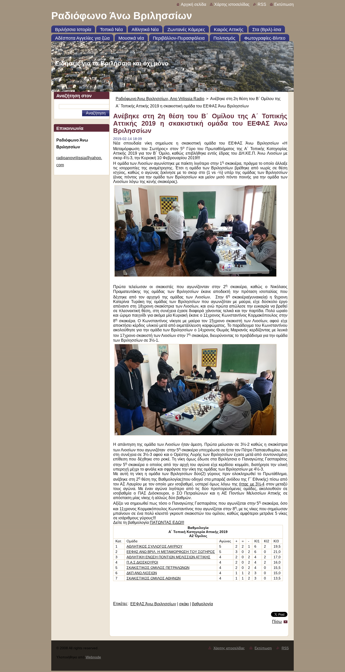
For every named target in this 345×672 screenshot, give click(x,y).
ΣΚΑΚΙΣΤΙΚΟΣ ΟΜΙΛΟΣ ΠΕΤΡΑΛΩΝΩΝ (158, 568)
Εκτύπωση (284, 4)
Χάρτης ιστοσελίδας (232, 4)
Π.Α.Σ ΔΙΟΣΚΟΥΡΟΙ (142, 562)
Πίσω (277, 621)
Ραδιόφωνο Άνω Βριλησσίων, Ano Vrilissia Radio (160, 99)
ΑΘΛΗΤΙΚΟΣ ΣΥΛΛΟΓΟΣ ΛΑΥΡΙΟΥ (154, 546)
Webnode (93, 657)
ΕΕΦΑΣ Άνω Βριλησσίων (153, 604)
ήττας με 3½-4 (251, 484)
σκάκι (184, 604)
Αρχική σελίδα (193, 4)
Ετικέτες (120, 603)
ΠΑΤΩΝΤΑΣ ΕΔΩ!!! (167, 522)
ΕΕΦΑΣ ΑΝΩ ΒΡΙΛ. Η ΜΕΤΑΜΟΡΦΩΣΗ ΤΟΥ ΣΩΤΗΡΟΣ (171, 552)
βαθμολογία (202, 604)
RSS (262, 4)
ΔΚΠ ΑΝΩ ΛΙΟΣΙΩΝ (142, 573)
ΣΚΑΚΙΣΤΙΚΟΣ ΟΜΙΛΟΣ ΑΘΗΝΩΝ (154, 578)
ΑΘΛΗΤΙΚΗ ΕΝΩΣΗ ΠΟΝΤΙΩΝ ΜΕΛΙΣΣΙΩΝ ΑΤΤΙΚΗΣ (168, 557)
